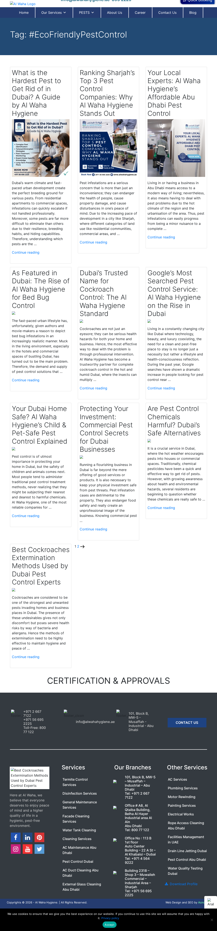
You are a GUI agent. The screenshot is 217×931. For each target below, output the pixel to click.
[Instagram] (16, 849)
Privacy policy (110, 918)
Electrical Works (181, 814)
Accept (109, 924)
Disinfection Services (80, 793)
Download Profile (183, 884)
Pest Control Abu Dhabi (187, 859)
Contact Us (167, 12)
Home (24, 12)
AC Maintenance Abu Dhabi (79, 850)
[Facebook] (16, 837)
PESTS (84, 12)
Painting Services (182, 805)
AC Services (177, 779)
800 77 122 (140, 830)
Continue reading (25, 252)
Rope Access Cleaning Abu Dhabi (186, 825)
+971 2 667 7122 (137, 795)
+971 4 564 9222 (137, 860)
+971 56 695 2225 (138, 893)
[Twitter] (39, 849)
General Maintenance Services (80, 804)
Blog (192, 12)
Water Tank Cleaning (79, 830)
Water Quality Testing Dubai (185, 871)
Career (140, 12)
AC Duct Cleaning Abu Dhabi (81, 873)
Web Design (173, 902)
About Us (114, 12)
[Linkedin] (27, 837)
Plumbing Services (183, 788)
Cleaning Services (77, 839)
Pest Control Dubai (78, 861)
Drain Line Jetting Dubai (187, 851)
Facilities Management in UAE (186, 839)
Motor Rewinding (181, 797)
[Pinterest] (39, 837)
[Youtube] (27, 849)
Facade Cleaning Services (76, 818)
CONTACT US (187, 722)
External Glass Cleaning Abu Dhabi (82, 887)
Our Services (51, 12)
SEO (190, 902)
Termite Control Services (75, 782)
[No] (212, 920)
